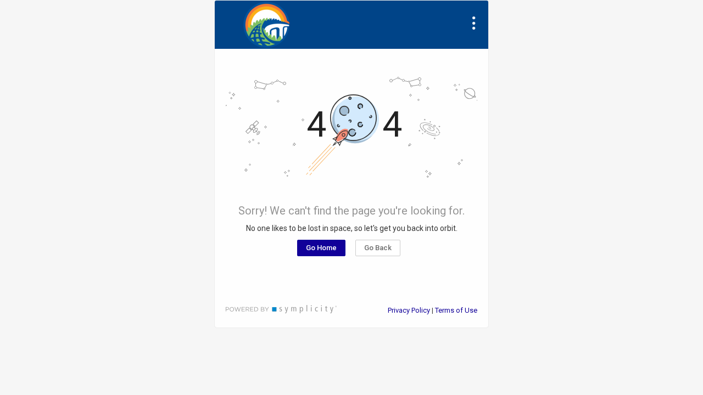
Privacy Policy (409, 310)
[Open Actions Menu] (474, 23)
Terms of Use (456, 310)
